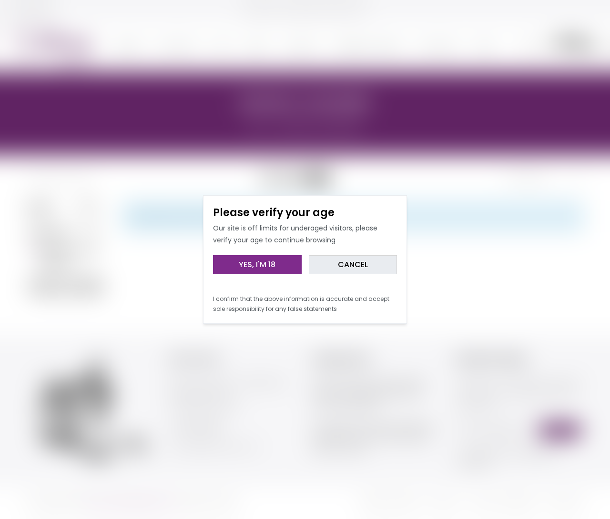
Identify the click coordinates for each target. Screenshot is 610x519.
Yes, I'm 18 (257, 264)
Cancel (353, 264)
